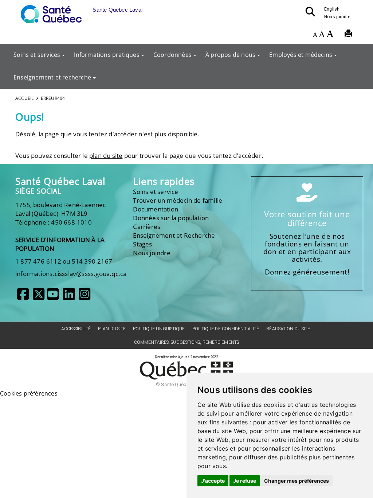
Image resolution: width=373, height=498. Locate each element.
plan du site (105, 155)
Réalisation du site (288, 328)
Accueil (24, 98)
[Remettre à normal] (322, 35)
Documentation (155, 209)
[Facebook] (23, 297)
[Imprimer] (348, 35)
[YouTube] (53, 297)
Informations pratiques (106, 55)
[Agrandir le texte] (329, 35)
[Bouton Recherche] (312, 14)
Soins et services (36, 55)
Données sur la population (171, 218)
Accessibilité (76, 328)
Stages (142, 244)
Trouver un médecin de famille (177, 200)
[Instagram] (84, 297)
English (331, 9)
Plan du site (112, 328)
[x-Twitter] (38, 297)
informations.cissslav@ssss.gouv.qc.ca (70, 273)
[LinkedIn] (69, 297)
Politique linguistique (159, 328)
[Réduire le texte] (315, 35)
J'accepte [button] (213, 481)
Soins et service (155, 191)
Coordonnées (172, 55)
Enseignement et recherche (52, 77)
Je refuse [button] (244, 481)
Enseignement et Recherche (174, 235)
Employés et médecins (300, 55)
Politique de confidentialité (225, 328)
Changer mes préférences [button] (296, 481)
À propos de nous (230, 55)
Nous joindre (337, 16)
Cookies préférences (29, 393)
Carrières (146, 226)
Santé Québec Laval (60, 181)
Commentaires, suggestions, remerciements (186, 342)
